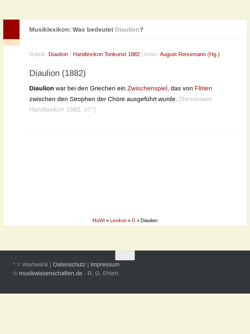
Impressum (104, 264)
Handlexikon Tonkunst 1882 (106, 54)
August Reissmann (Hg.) (190, 54)
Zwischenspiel (147, 88)
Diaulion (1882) (57, 73)
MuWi (98, 220)
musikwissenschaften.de (50, 273)
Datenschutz (69, 264)
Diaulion (58, 54)
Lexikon (118, 220)
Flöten (203, 88)
